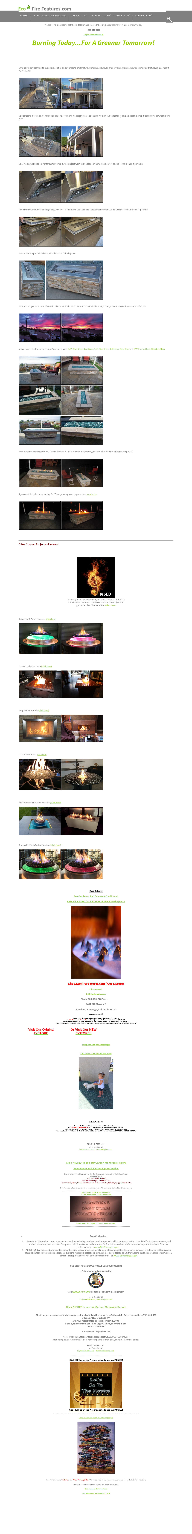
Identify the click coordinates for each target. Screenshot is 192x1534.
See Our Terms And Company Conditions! (96, 896)
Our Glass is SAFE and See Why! (96, 1053)
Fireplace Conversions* (49, 15)
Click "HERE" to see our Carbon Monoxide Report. (96, 1162)
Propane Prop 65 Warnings (96, 1044)
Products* (78, 15)
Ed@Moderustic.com (96, 994)
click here (41, 754)
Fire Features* (101, 15)
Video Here (110, 605)
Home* (24, 15)
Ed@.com (85, 1351)
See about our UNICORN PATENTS (96, 1493)
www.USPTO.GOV (81, 1291)
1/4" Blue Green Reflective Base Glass (111, 349)
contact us (92, 494)
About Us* (123, 15)
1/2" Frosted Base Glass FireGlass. (149, 349)
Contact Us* (143, 15)
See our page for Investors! (96, 1489)
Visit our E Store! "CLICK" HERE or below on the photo (96, 901)
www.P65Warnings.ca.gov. (107, 1247)
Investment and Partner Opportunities (96, 1168)
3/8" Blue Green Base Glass (80, 349)
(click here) (51, 619)
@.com (105, 1351)
